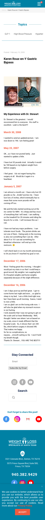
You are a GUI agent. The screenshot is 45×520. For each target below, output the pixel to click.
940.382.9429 (24, 474)
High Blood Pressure (23, 34)
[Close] (42, 485)
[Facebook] (14, 483)
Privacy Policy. (25, 505)
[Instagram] (22, 483)
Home (4, 10)
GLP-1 (7, 34)
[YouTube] (31, 483)
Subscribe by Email (18, 368)
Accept (22, 512)
